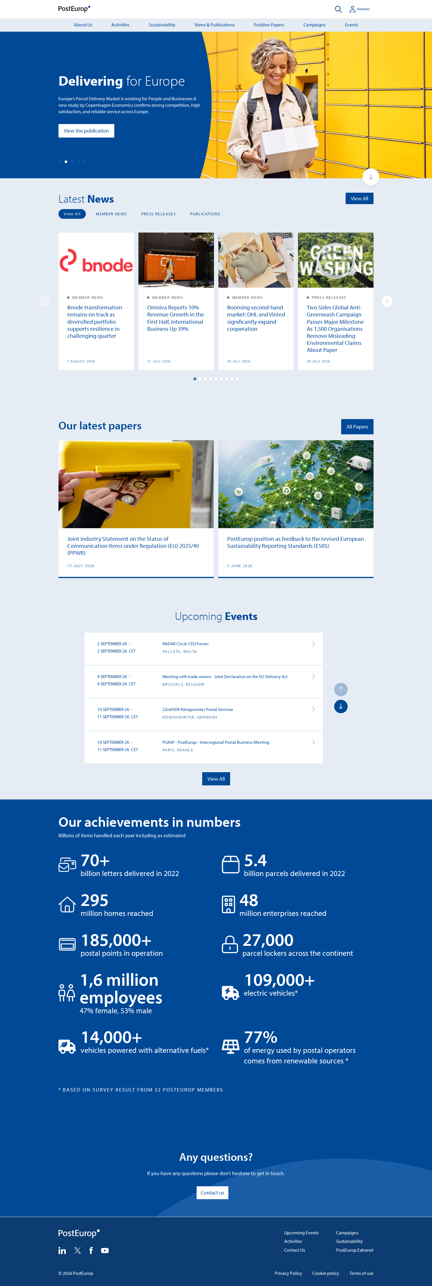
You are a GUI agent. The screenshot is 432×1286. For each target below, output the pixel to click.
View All (359, 198)
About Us (83, 25)
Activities (120, 25)
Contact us (212, 1192)
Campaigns (315, 25)
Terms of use (361, 1273)
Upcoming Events (301, 1233)
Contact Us (294, 1250)
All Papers (357, 426)
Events (351, 25)
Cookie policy (325, 1273)
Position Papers (269, 25)
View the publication (86, 130)
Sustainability (162, 25)
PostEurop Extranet (355, 1250)
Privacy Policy (288, 1273)
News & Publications (215, 25)
